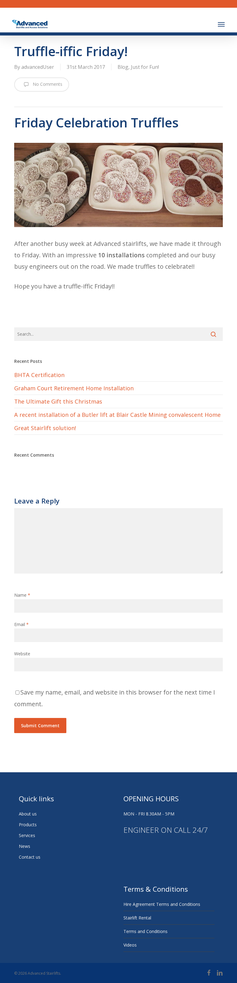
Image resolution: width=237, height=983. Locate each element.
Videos (130, 945)
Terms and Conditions (145, 931)
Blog (123, 67)
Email (21, 624)
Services (27, 835)
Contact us (29, 857)
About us (28, 814)
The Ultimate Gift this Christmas (58, 401)
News (24, 846)
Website (22, 654)
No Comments (46, 84)
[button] (221, 24)
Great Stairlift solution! (45, 428)
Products (28, 824)
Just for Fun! (145, 67)
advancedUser (37, 67)
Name (22, 595)
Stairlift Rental (137, 918)
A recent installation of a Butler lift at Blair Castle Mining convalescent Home (117, 414)
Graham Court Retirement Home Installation (74, 388)
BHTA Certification (39, 375)
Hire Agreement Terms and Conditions (161, 904)
